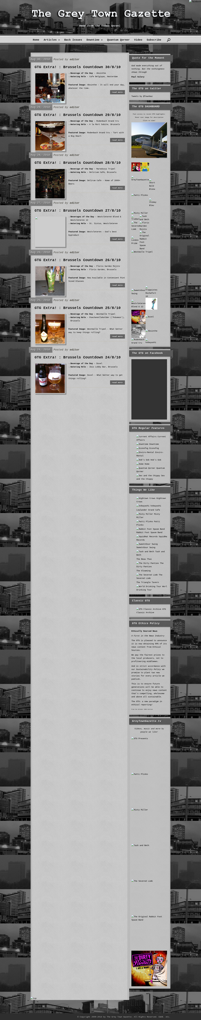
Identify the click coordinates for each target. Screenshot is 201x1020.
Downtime (95, 39)
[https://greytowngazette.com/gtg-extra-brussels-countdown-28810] (50, 198)
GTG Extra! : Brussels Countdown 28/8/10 (78, 163)
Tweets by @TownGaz (142, 96)
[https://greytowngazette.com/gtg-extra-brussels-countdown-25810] (50, 343)
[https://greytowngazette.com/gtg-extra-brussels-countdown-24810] (50, 392)
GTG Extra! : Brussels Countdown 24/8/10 (78, 358)
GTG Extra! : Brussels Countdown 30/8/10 (78, 67)
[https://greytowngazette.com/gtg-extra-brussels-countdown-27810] (36, 218)
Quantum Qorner (118, 39)
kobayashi (155, 506)
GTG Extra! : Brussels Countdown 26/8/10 (78, 260)
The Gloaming (143, 571)
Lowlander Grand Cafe (148, 510)
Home (36, 39)
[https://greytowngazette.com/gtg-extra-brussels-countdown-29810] (50, 150)
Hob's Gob (155, 460)
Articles (52, 39)
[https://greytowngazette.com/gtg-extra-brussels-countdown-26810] (50, 295)
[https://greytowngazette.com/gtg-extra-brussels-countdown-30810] (50, 102)
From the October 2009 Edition (142, 709)
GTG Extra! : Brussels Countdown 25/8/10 (78, 308)
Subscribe (154, 39)
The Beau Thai (144, 559)
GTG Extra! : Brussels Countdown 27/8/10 (78, 211)
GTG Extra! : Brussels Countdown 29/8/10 (78, 115)
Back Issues (73, 39)
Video (138, 39)
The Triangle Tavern (147, 582)
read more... (119, 92)
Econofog (153, 448)
